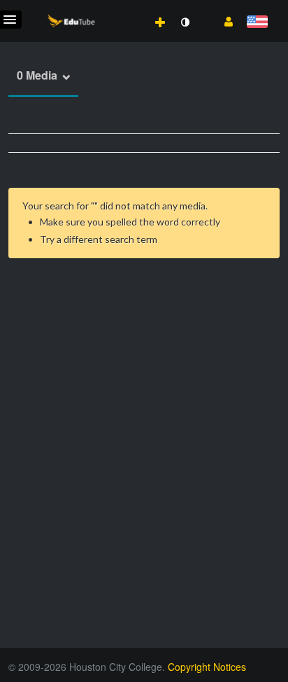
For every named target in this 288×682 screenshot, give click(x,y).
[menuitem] (129, 7)
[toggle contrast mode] (184, 22)
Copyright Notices (207, 667)
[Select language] (257, 23)
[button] (223, 20)
